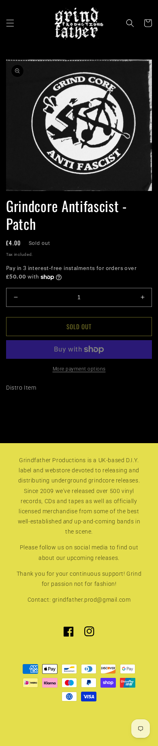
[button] (10, 23)
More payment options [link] (79, 369)
